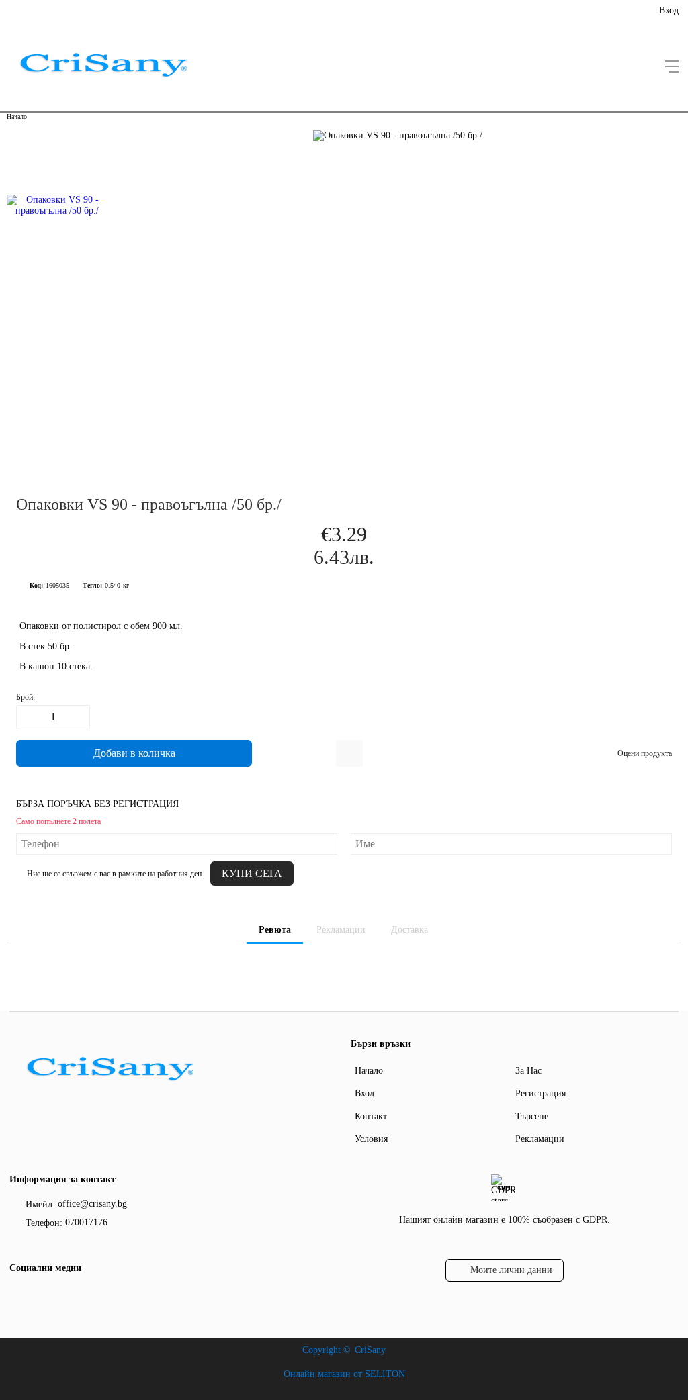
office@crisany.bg (92, 1204)
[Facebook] (18, 1296)
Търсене (531, 1116)
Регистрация (540, 1093)
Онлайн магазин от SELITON (344, 1374)
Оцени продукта (644, 753)
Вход (669, 10)
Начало (17, 116)
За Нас (528, 1071)
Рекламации (341, 930)
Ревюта (275, 930)
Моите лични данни (511, 1270)
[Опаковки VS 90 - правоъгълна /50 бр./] (57, 296)
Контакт (371, 1116)
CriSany (370, 1350)
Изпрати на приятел (349, 753)
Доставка (409, 930)
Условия (371, 1139)
